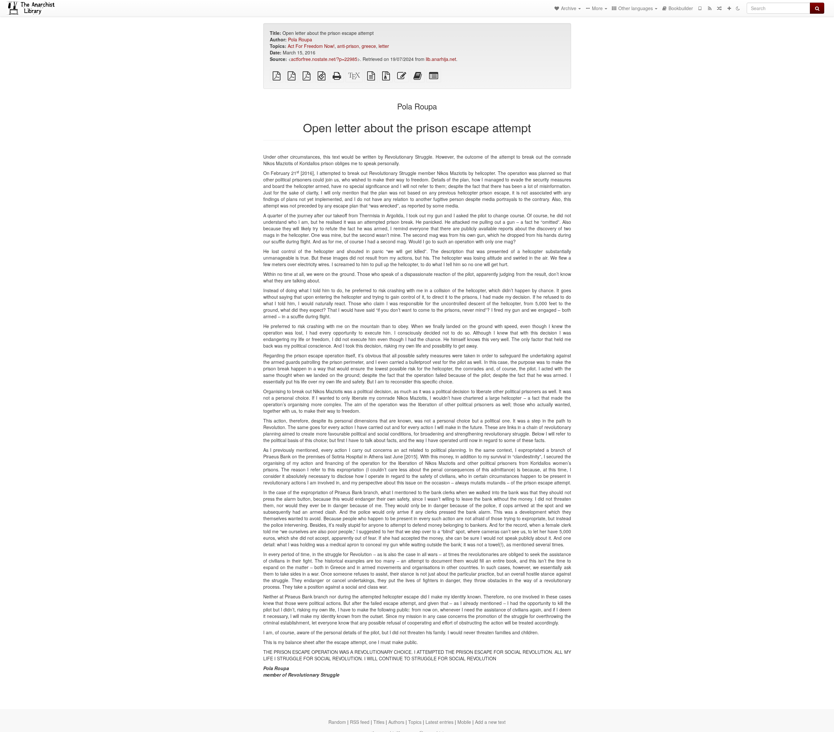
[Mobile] (700, 8)
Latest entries (439, 722)
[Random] (719, 8)
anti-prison (348, 46)
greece (369, 46)
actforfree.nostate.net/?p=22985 (324, 59)
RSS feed (359, 722)
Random (337, 722)
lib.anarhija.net (441, 59)
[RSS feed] (709, 8)
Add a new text (490, 722)
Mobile (464, 722)
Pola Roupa (300, 39)
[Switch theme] (738, 8)
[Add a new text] (729, 8)
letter (384, 46)
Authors (396, 722)
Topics (415, 722)
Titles (378, 722)
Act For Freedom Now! (311, 46)
